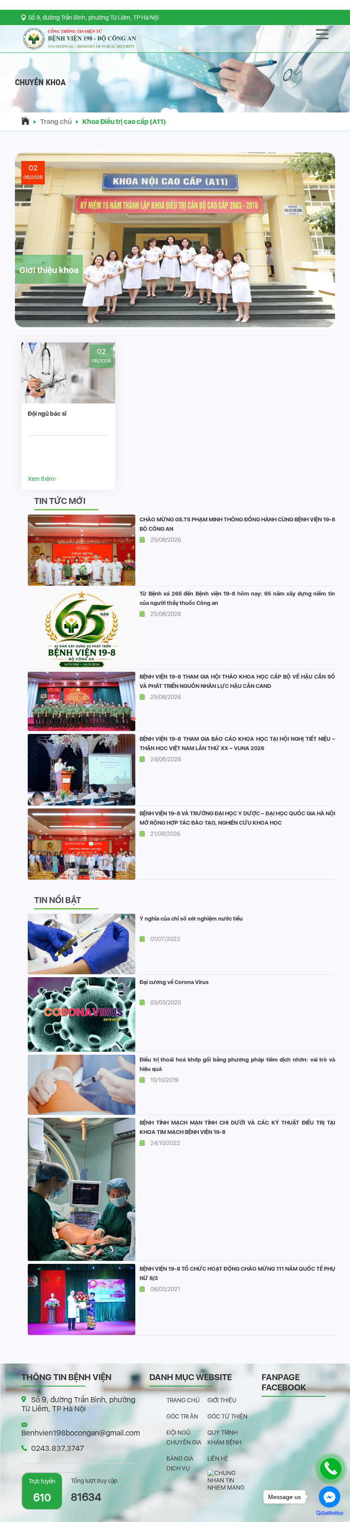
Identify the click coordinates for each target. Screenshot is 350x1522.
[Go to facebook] (329, 1497)
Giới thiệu (221, 1400)
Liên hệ (217, 1458)
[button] (175, 103)
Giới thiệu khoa (49, 270)
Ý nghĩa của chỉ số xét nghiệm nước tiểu (191, 918)
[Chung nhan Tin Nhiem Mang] (227, 1479)
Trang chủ (56, 122)
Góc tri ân (182, 1416)
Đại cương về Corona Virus (174, 982)
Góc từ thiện (227, 1416)
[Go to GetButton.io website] (329, 1513)
